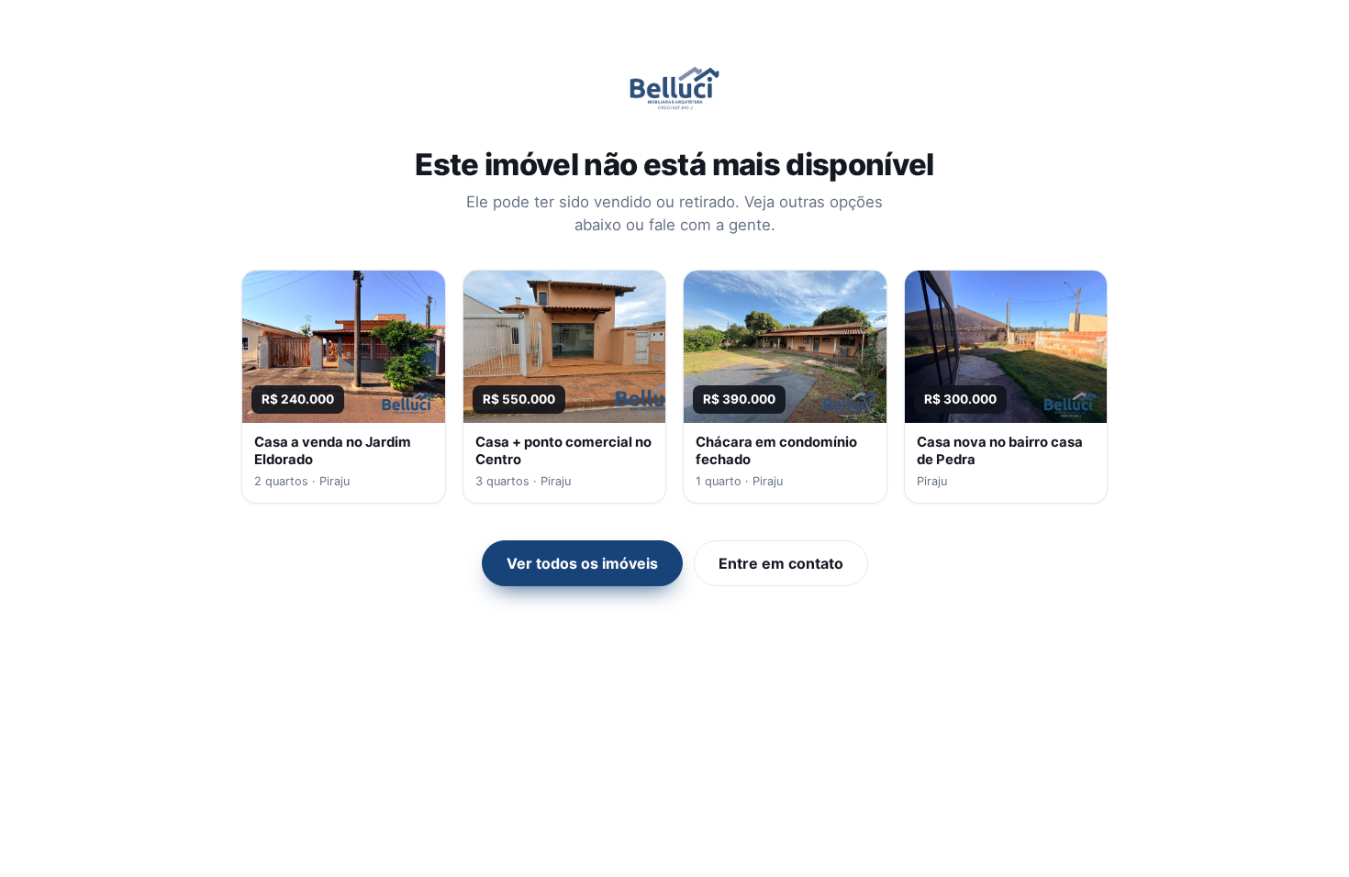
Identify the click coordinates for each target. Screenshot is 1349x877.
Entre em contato (781, 563)
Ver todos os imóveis (582, 563)
